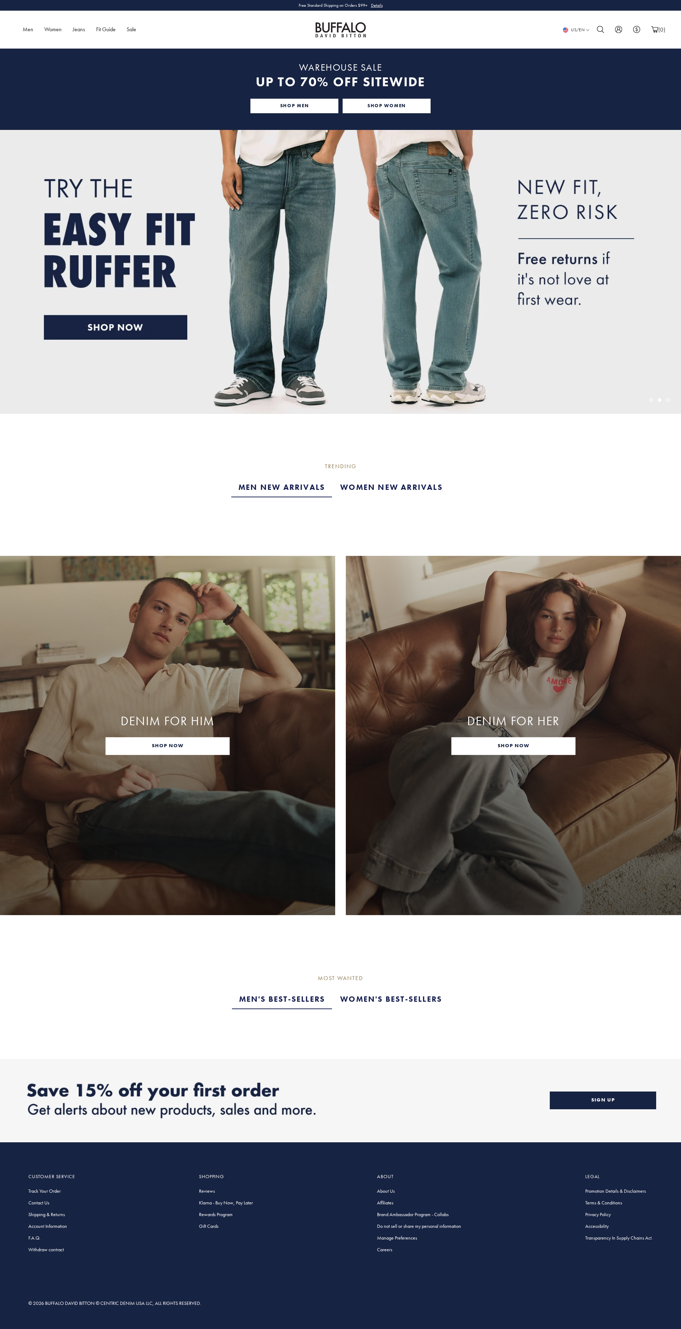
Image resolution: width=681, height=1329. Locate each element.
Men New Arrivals (281, 487)
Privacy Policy (598, 1214)
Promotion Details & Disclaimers (615, 1191)
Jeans (79, 29)
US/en (578, 30)
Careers (384, 1249)
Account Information (47, 1226)
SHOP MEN (294, 106)
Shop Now (371, 5)
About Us (386, 1191)
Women (53, 29)
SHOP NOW (167, 745)
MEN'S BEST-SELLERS (282, 999)
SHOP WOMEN (386, 106)
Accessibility (597, 1226)
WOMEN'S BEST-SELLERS (391, 999)
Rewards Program (216, 1214)
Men (28, 29)
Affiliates (385, 1202)
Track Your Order (44, 1191)
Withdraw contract (46, 1249)
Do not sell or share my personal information (419, 1226)
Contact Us (38, 1202)
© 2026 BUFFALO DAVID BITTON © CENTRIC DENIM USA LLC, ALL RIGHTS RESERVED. (114, 1303)
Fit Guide (106, 29)
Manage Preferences (397, 1238)
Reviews (207, 1191)
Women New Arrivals (391, 487)
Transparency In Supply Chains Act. (619, 1238)
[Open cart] (654, 29)
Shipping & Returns (46, 1214)
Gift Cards (208, 1226)
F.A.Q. (34, 1238)
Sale (131, 29)
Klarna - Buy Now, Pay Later (226, 1202)
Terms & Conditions (603, 1202)
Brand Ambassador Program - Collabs (413, 1214)
